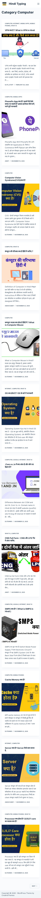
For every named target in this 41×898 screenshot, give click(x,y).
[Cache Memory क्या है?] (20, 697)
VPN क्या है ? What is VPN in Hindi (20, 30)
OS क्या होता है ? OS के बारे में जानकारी (19, 393)
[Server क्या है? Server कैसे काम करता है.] (20, 768)
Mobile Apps (24, 23)
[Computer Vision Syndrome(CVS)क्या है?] (20, 198)
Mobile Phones (18, 675)
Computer (8, 23)
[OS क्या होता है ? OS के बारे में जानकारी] (20, 411)
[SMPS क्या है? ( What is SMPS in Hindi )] (20, 629)
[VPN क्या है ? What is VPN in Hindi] (20, 48)
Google (16, 460)
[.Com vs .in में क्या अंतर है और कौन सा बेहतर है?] (20, 484)
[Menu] (38, 4)
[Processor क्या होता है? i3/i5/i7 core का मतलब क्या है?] (20, 839)
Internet (16, 23)
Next (33, 886)
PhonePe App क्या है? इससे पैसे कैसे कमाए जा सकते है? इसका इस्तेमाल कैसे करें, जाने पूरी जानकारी (20, 104)
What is (14, 25)
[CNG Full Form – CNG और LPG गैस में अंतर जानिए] (20, 558)
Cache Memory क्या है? (15, 680)
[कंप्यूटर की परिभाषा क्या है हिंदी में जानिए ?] (20, 269)
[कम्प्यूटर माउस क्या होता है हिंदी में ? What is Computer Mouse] (20, 342)
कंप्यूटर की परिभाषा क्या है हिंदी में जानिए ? (19, 251)
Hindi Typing (17, 3)
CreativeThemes (8, 895)
